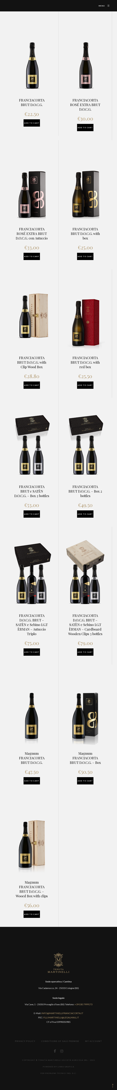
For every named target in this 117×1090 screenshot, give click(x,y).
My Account (93, 1041)
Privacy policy (25, 1041)
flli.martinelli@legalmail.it (61, 1017)
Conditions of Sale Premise (60, 1041)
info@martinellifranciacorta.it (62, 1013)
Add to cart (31, 123)
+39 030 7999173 (83, 1004)
